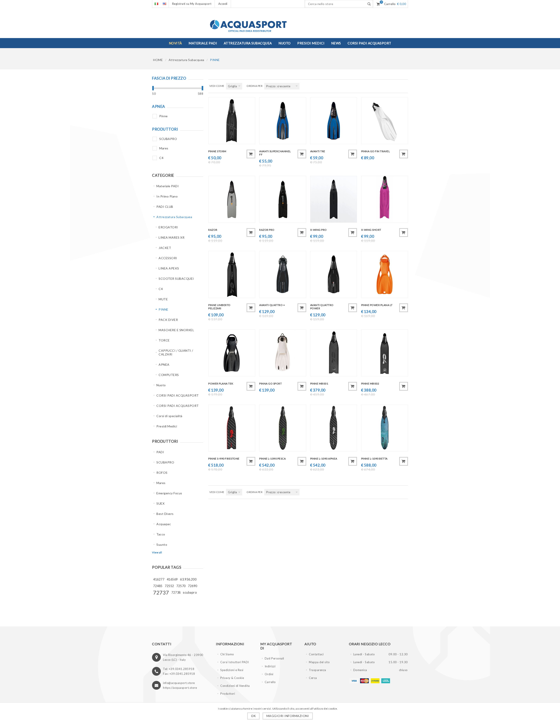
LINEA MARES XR (171, 237)
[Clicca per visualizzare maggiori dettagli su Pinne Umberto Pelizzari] (231, 274)
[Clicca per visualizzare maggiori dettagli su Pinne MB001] (333, 353)
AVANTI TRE (317, 151)
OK (253, 716)
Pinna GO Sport (270, 383)
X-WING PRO (318, 229)
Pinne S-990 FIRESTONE (224, 458)
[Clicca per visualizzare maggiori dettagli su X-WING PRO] (333, 199)
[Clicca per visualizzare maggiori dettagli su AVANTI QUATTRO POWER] (333, 274)
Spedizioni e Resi (231, 670)
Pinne (163, 116)
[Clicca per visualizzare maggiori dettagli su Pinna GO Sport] (282, 353)
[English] (164, 4)
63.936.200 (188, 579)
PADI (160, 452)
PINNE (163, 309)
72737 (161, 592)
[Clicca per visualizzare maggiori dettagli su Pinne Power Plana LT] (384, 274)
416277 (158, 579)
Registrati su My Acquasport (192, 3)
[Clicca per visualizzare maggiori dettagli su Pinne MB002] (384, 353)
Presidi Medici (166, 426)
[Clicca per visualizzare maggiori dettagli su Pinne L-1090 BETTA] (384, 428)
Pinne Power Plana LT (377, 305)
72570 (181, 586)
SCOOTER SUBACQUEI (176, 278)
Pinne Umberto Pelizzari (219, 306)
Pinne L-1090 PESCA (272, 458)
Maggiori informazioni (287, 716)
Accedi (223, 3)
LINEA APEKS (169, 268)
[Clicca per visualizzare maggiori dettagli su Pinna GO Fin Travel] (384, 121)
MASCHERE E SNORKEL (176, 330)
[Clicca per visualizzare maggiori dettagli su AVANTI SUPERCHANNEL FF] (282, 121)
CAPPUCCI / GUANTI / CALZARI (176, 352)
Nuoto (161, 385)
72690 (192, 586)
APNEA (164, 364)
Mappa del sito (319, 662)
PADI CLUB (164, 206)
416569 (172, 579)
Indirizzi (270, 666)
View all (157, 552)
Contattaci (316, 654)
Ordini (269, 674)
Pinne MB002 (370, 383)
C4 (161, 158)
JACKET (165, 248)
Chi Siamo (227, 654)
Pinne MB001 (319, 383)
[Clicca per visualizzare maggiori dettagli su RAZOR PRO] (282, 199)
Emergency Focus (169, 493)
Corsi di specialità (169, 416)
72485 (158, 586)
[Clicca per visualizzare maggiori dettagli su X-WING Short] (384, 199)
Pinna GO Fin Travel (375, 151)
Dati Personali (274, 658)
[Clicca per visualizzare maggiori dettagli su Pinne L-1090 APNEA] (333, 428)
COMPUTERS (169, 375)
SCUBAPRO (168, 139)
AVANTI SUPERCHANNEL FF (275, 153)
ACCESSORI (168, 258)
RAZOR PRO (267, 229)
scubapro (190, 592)
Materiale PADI (167, 186)
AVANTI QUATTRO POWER (322, 306)
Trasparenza (317, 670)
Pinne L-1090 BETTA (374, 458)
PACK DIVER (168, 320)
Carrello (270, 682)
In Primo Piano (167, 196)
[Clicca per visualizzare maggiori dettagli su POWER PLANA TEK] (231, 353)
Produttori (227, 693)
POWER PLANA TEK (220, 383)
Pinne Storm (217, 151)
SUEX (160, 503)
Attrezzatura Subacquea (186, 60)
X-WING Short (371, 229)
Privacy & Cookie (232, 678)
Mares (163, 148)
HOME (158, 60)
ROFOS (162, 472)
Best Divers (165, 514)
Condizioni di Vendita (235, 685)
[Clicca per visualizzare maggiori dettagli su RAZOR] (231, 199)
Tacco (160, 534)
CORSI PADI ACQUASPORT (177, 395)
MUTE (163, 299)
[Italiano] (156, 4)
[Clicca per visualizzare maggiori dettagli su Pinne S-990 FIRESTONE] (231, 428)
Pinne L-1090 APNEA (323, 458)
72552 (169, 586)
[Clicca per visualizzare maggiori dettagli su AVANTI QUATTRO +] (282, 274)
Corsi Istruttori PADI (234, 662)
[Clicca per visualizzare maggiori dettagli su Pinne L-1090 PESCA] (282, 428)
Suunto (161, 544)
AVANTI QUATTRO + (272, 305)
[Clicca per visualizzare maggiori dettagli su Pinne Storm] (231, 121)
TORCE (164, 340)
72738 (176, 592)
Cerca (313, 678)
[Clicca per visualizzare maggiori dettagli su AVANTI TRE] (333, 121)
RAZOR (212, 229)
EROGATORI (168, 227)
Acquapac (163, 524)
